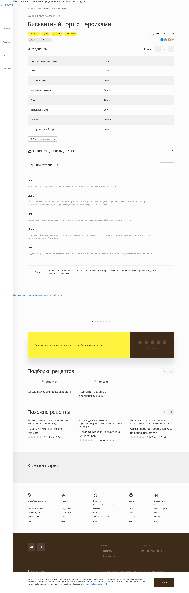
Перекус (132, 516)
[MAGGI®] (6, 8)
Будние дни (66, 509)
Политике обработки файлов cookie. (95, 584)
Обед (131, 513)
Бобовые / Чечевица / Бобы (104, 505)
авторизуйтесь (68, 345)
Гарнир (156, 505)
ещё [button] (29, 521)
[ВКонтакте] (162, 39)
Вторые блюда (159, 501)
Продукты (6, 42)
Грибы (95, 513)
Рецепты (6, 29)
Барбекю (64, 505)
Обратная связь (148, 546)
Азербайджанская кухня (37, 501)
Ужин (31, 16)
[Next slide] (171, 371)
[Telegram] (165, 39)
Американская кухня (35, 509)
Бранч (131, 501)
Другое (157, 516)
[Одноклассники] (169, 39)
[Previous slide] (165, 371)
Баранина (97, 501)
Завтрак (132, 505)
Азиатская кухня (34, 505)
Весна (63, 516)
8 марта (64, 501)
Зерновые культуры (101, 516)
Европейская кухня (48, 16)
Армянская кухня (34, 516)
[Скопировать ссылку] (172, 39)
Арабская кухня (34, 513)
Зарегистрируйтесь (45, 345)
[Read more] (49, 386)
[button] (92, 321)
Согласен (166, 583)
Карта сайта (109, 556)
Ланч (131, 509)
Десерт (157, 513)
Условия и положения (151, 551)
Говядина (97, 509)
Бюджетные (66, 513)
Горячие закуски (160, 509)
